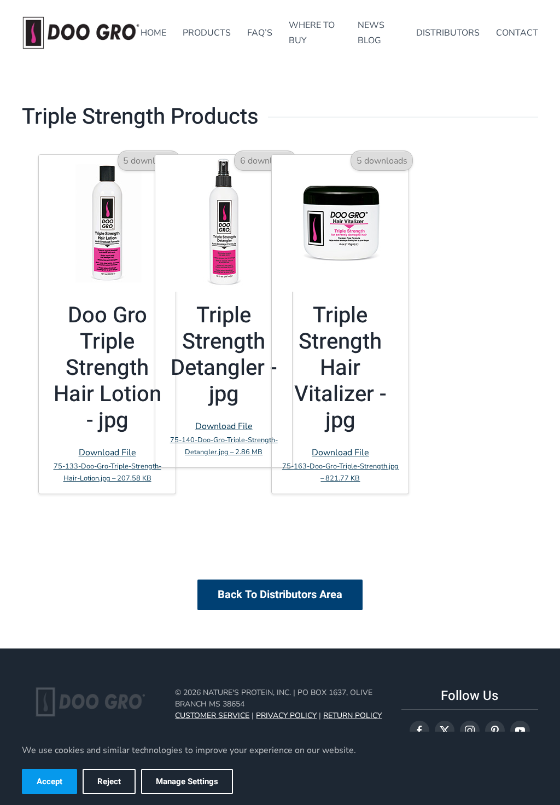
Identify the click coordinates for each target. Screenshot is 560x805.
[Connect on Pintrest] (495, 730)
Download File (107, 465)
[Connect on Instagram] (470, 730)
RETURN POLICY (352, 715)
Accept (49, 781)
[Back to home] (81, 33)
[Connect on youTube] (520, 730)
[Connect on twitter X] (444, 730)
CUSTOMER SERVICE (212, 715)
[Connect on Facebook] (419, 730)
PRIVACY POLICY (286, 715)
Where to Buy (312, 33)
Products (207, 33)
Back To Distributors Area (280, 595)
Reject (109, 781)
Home (153, 33)
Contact (517, 33)
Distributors (448, 33)
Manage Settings (187, 781)
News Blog (371, 33)
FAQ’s (259, 33)
